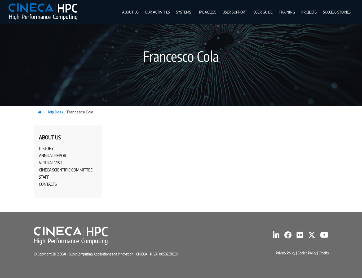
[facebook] (288, 236)
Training (287, 12)
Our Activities (157, 12)
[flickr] (300, 236)
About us (130, 12)
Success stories (337, 12)
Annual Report (53, 155)
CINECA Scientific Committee (65, 170)
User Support (235, 12)
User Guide (262, 12)
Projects (309, 12)
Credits (324, 253)
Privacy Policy (285, 253)
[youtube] (324, 236)
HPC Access (206, 12)
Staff (44, 177)
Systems (183, 12)
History (46, 148)
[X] (311, 236)
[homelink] (42, 12)
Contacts (48, 184)
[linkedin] (276, 236)
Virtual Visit (51, 162)
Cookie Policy (307, 253)
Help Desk (55, 112)
